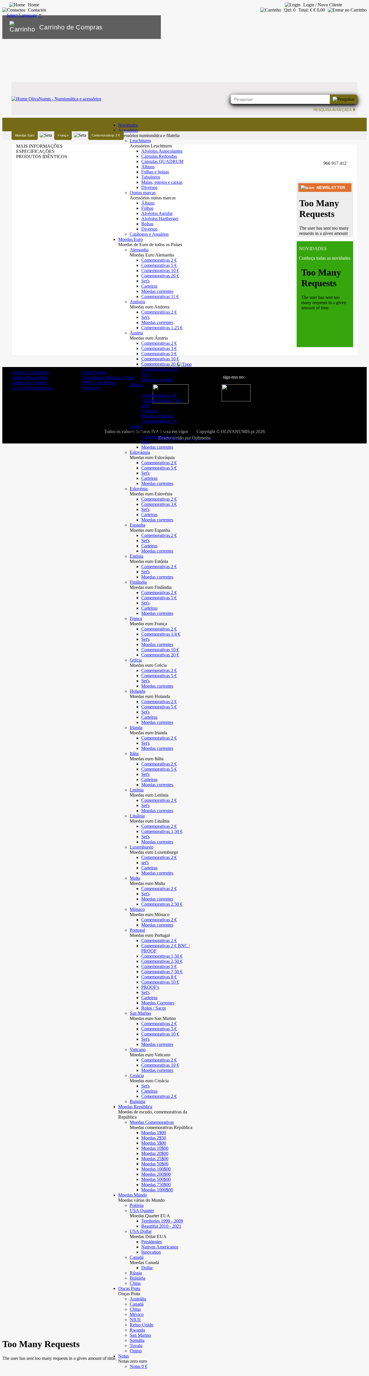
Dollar (147, 1267)
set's (145, 862)
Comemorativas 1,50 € (161, 831)
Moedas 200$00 (156, 1174)
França (63, 135)
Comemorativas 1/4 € (160, 634)
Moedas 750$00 (156, 1184)
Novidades (128, 125)
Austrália (138, 1298)
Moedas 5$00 (153, 1143)
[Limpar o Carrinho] (138, 27)
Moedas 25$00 (154, 1158)
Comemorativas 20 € (160, 275)
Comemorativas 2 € (159, 260)
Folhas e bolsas (155, 171)
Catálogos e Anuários (149, 234)
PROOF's (150, 987)
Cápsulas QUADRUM (162, 161)
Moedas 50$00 (154, 1163)
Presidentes (151, 1241)
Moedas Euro (24, 135)
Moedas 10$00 (154, 1148)
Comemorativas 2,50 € (161, 400)
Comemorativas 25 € (160, 369)
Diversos (149, 187)
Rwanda (137, 1330)
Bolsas (147, 223)
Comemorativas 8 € (159, 976)
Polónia (137, 1205)
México (137, 1314)
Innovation (151, 1252)
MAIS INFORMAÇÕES (39, 146)
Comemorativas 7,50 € (161, 971)
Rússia (136, 1272)
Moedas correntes (157, 291)
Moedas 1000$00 (157, 1189)
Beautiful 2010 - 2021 (161, 1226)
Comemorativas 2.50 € (161, 904)
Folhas (147, 208)
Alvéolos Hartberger (159, 218)
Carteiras (149, 286)
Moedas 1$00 (153, 1132)
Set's (145, 280)
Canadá (137, 1304)
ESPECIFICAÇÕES (35, 151)
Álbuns (148, 166)
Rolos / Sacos (153, 1008)
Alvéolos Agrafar (157, 213)
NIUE (135, 1319)
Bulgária (137, 1101)
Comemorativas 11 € (160, 296)
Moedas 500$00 (156, 1179)
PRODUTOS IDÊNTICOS (41, 156)
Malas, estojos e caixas (161, 182)
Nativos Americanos (159, 1246)
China (135, 1283)
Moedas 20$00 (154, 1153)
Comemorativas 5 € (159, 265)
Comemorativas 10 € (160, 270)
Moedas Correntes (157, 1002)
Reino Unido (141, 1324)
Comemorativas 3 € (159, 348)
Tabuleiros (150, 177)
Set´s (145, 374)
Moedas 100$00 (156, 1169)
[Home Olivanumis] (56, 98)
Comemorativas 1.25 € (161, 327)
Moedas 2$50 (153, 1137)
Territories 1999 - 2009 (162, 1220)
